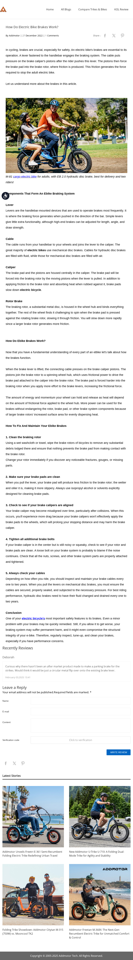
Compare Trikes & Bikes (92, 9)
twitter (113, 35)
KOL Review (121, 9)
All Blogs (66, 9)
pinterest (122, 35)
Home (50, 9)
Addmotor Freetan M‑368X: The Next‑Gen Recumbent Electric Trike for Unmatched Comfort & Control (99, 933)
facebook (105, 35)
